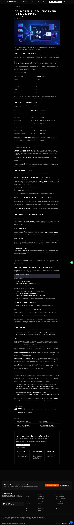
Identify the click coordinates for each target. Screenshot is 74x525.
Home (22, 1)
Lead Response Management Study (36, 55)
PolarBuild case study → (20, 447)
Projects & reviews (29, 506)
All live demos (40, 494)
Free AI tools (28, 503)
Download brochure (65, 485)
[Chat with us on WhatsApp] (71, 262)
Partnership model (35, 444)
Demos (27, 501)
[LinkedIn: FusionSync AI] (59, 509)
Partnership (25, 1)
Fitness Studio (40, 506)
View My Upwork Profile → (60, 496)
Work (27, 505)
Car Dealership (40, 503)
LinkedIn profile (20, 412)
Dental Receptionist (41, 496)
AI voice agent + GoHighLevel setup (49, 261)
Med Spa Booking (41, 501)
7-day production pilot (52, 398)
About (41, 1)
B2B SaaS (39, 510)
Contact (47, 1)
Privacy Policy (58, 523)
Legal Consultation (41, 508)
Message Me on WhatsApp (54, 1)
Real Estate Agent (41, 498)
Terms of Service (64, 523)
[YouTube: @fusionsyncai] (61, 509)
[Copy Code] (58, 275)
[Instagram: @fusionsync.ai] (56, 509)
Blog (26, 510)
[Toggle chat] (71, 522)
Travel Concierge (41, 505)
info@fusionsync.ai (60, 499)
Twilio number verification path (36, 234)
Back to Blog (18, 6)
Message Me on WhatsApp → (60, 494)
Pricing (33, 1)
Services (29, 1)
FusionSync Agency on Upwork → (61, 498)
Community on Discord (59, 501)
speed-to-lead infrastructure (25, 208)
